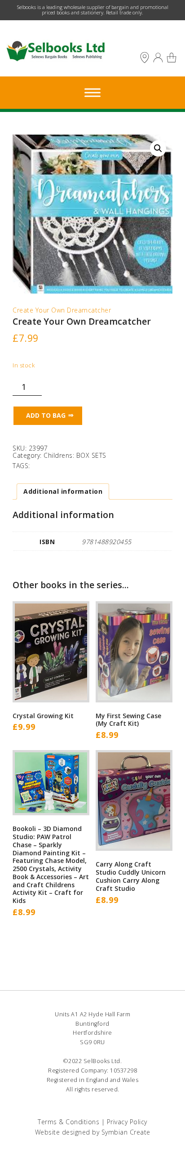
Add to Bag (46, 415)
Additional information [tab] (62, 491)
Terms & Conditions (68, 1121)
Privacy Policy (127, 1121)
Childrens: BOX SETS (75, 455)
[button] (158, 148)
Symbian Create (125, 1132)
